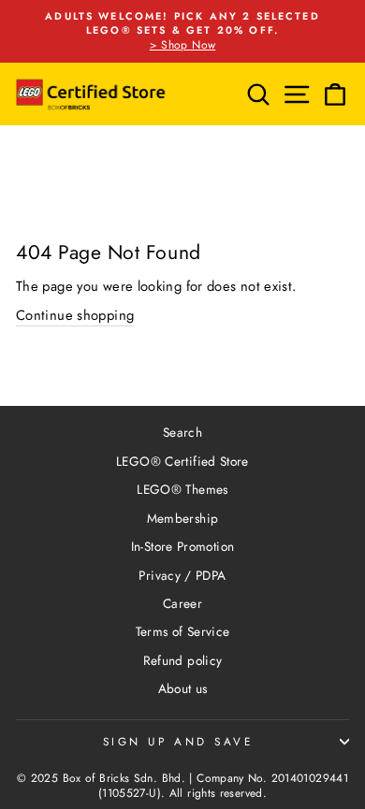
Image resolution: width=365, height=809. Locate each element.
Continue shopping (75, 315)
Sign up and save (178, 741)
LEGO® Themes (182, 489)
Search (182, 432)
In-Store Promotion (183, 546)
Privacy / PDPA (182, 575)
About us (183, 688)
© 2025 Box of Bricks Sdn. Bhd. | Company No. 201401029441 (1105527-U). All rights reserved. (182, 786)
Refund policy (183, 660)
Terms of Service (183, 631)
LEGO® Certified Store (182, 461)
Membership (183, 518)
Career (182, 603)
